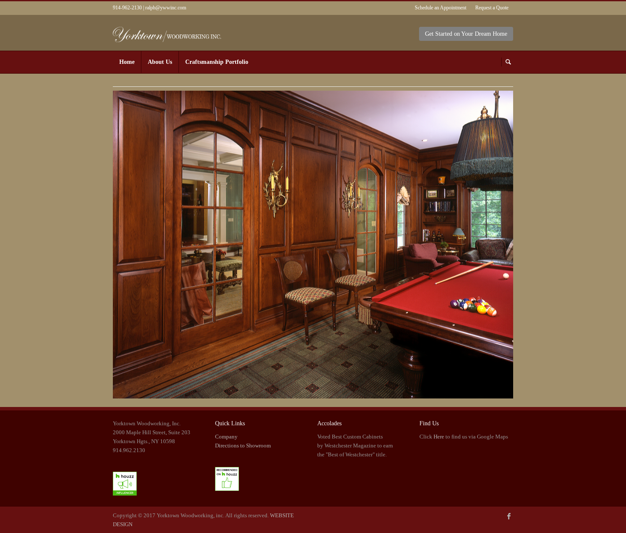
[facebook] (509, 517)
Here (439, 436)
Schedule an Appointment (440, 8)
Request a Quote (491, 8)
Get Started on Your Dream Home (466, 34)
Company (226, 436)
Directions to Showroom (243, 445)
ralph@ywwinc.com (165, 8)
